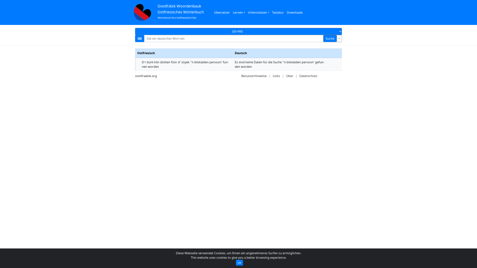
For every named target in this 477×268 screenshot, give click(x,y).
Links (276, 76)
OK (239, 262)
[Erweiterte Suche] (339, 38)
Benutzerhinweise (254, 76)
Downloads (295, 12)
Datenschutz (308, 76)
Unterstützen (257, 12)
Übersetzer (222, 12)
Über (289, 76)
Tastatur (278, 12)
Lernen (238, 12)
